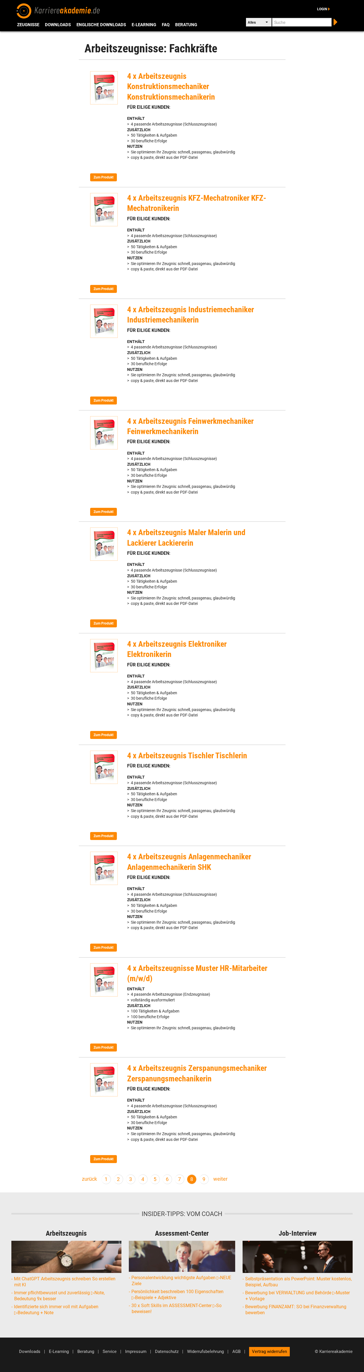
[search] (335, 21)
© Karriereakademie (334, 1351)
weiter (220, 1179)
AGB (236, 1351)
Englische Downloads (101, 24)
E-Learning (144, 24)
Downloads (58, 24)
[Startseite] (58, 10)
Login (322, 9)
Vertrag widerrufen (269, 1351)
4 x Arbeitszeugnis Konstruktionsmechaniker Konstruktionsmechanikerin (171, 86)
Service (110, 1351)
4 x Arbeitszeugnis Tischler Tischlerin (187, 755)
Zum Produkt (103, 177)
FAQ (165, 24)
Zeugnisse (28, 24)
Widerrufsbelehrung (205, 1351)
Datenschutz (167, 1351)
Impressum (135, 1351)
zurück (89, 1179)
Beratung (186, 24)
